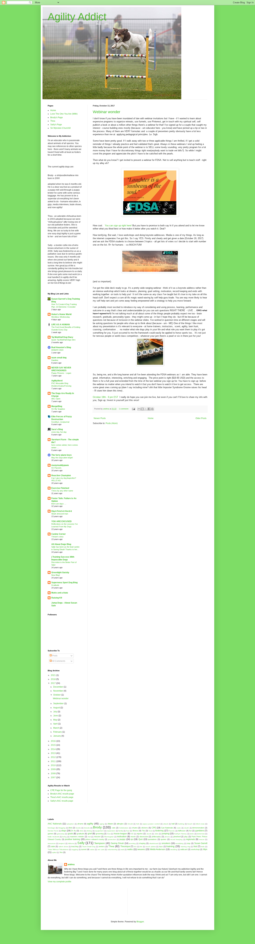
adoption (70, 824)
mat (89, 837)
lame (192, 834)
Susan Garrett (200, 843)
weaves (141, 849)
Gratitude (55, 585)
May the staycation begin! (62, 458)
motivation (122, 836)
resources (52, 843)
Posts (54, 655)
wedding (173, 849)
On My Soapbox (58, 409)
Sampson (99, 843)
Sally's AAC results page (61, 801)
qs (132, 839)
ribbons (71, 843)
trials (203, 846)
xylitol (54, 852)
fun (190, 831)
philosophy (156, 837)
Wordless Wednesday (60, 317)
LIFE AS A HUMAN (60, 324)
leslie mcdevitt (53, 837)
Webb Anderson (157, 849)
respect (62, 843)
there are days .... (58, 504)
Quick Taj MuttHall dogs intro (63, 340)
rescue (202, 839)
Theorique (125, 846)
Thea (52, 121)
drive (81, 831)
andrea (71, 864)
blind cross (200, 824)
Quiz (140, 839)
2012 (53, 757)
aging (102, 824)
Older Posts (201, 418)
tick (135, 846)
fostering (159, 830)
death (186, 828)
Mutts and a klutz (59, 593)
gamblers (199, 830)
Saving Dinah (117, 843)
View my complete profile (59, 881)
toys (161, 846)
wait (122, 849)
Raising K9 (56, 598)
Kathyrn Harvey (180, 834)
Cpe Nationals (167, 828)
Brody (97, 827)
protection (112, 839)
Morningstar (109, 837)
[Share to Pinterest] (152, 409)
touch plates (151, 846)
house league (120, 833)
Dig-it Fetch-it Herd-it (61, 511)
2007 (53, 777)
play (186, 837)
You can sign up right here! (118, 225)
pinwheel (177, 837)
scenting (132, 843)
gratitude (80, 834)
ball (173, 824)
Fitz (143, 831)
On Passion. (56, 468)
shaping (142, 843)
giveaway (61, 834)
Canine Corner (58, 534)
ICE (132, 834)
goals (70, 833)
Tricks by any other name (62, 491)
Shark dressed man (59, 514)
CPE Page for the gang (61, 790)
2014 (53, 749)
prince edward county (94, 839)
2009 (53, 769)
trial (195, 846)
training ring (185, 846)
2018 (53, 679)
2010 (53, 765)
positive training (72, 839)
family (120, 831)
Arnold (130, 824)
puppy (122, 839)
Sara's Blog (57, 429)
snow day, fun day (59, 432)
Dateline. (55, 360)
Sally (81, 843)
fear (127, 831)
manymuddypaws (60, 465)
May (55, 720)
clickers (144, 828)
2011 (53, 761)
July (55, 711)
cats (113, 828)
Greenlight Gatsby (60, 572)
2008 (53, 773)
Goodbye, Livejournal (60, 422)
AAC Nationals (55, 824)
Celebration (123, 828)
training (170, 846)
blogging (61, 828)
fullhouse (181, 831)
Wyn (205, 849)
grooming (100, 834)
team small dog (58, 357)
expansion (111, 831)
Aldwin (110, 824)
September (58, 703)
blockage (51, 828)
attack (165, 824)
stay (188, 843)
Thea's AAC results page (61, 797)
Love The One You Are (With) (64, 114)
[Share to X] (145, 409)
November (58, 691)
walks (130, 849)
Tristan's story (57, 537)
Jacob (148, 834)
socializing (179, 843)
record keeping (176, 839)
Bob (70, 828)
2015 (53, 745)
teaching (74, 846)
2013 (53, 753)
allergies (120, 824)
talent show (63, 846)
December (58, 687)
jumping (165, 833)
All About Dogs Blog (61, 544)
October (57, 695)
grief (90, 833)
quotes (163, 839)
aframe (80, 824)
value (92, 849)
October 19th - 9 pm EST (105, 397)
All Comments (58, 661)
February (57, 732)
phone (167, 837)
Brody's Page (56, 117)
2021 (53, 675)
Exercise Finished (60, 488)
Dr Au (73, 831)
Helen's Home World (61, 314)
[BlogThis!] (142, 409)
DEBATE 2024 (57, 350)
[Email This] (139, 409)
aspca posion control (151, 824)
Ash (137, 824)
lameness (201, 834)
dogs (63, 830)
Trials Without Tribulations (58, 849)
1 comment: (124, 409)
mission (97, 837)
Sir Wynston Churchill (60, 128)
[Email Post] (133, 409)
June (55, 715)
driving (89, 831)
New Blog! (55, 575)
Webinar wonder (106, 112)
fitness (135, 831)
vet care (101, 849)
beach (190, 824)
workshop (195, 849)
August (56, 707)
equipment (99, 831)
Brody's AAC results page (62, 794)
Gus (108, 834)
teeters (102, 846)
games (50, 834)
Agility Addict (77, 17)
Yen (61, 852)
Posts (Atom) (112, 423)
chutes (135, 828)
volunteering (112, 849)
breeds (87, 828)
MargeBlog (56, 406)
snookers (166, 843)
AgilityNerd (56, 380)
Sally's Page (56, 124)
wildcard (183, 849)
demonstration (198, 828)
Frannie (172, 831)
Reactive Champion (61, 475)
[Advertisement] (146, 901)
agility (90, 823)
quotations (152, 839)
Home (151, 418)
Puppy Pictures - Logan (61, 373)
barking (181, 824)
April (55, 724)
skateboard (153, 843)
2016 (53, 741)
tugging (75, 849)
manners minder (77, 837)
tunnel (83, 849)
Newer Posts (100, 418)
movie (133, 837)
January (57, 736)
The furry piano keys (61, 455)
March (56, 728)
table (53, 846)
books (78, 828)
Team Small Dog (88, 846)
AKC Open (55, 399)
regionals (190, 839)
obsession (143, 837)
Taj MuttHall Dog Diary (62, 337)
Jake (156, 834)
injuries (140, 834)
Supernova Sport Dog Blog (64, 582)
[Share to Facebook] (149, 409)
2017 (53, 683)
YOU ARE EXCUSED (61, 521)
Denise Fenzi (53, 831)
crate (179, 828)
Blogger (140, 921)
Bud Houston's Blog (61, 347)
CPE (154, 828)
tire (141, 846)
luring (64, 837)
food (150, 831)
